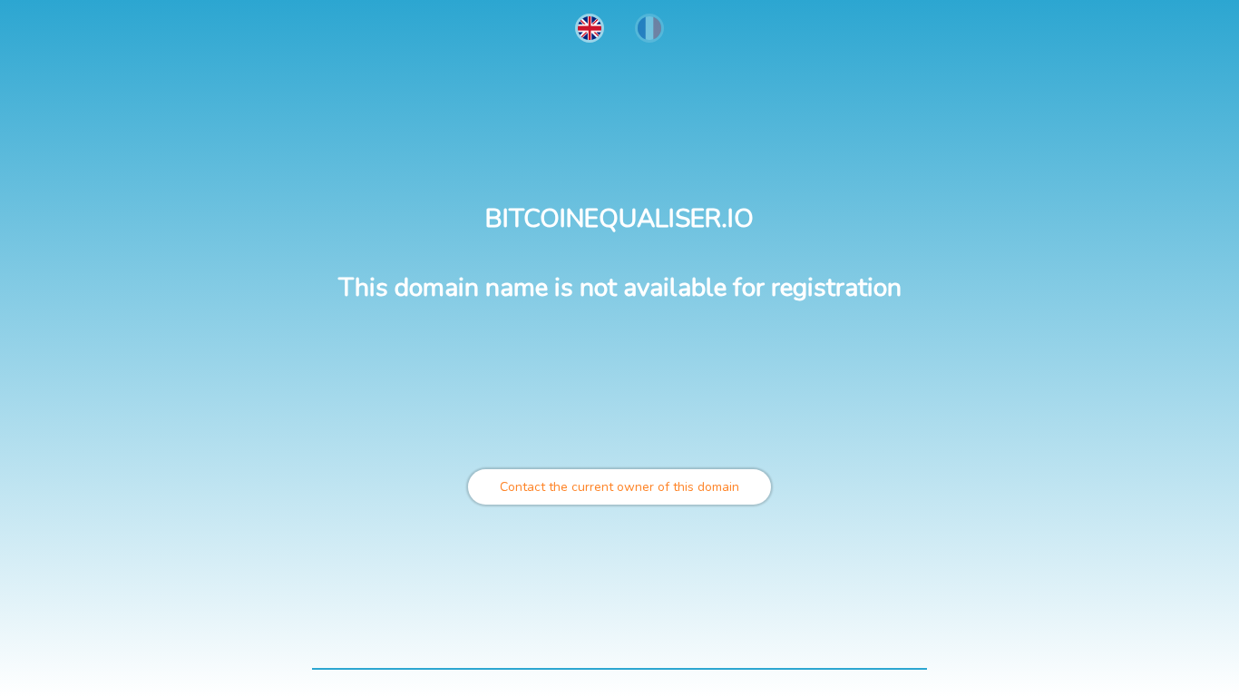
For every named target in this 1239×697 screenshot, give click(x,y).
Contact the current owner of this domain (619, 487)
